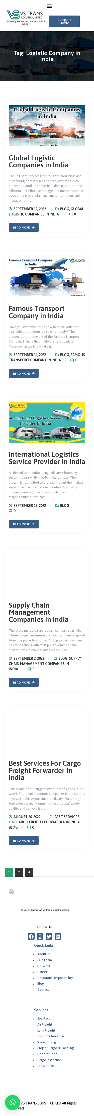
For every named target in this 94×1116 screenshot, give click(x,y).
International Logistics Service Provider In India (47, 458)
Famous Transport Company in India (36, 312)
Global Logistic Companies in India (39, 161)
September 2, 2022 (29, 993)
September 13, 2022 (30, 506)
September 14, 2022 (30, 355)
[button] (64, 21)
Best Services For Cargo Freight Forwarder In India (45, 1105)
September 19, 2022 (30, 209)
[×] (12, 1102)
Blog (64, 209)
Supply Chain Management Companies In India (39, 947)
